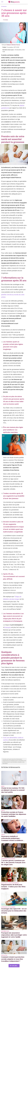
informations (5, 931)
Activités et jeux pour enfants (10, 882)
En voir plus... (14, 965)
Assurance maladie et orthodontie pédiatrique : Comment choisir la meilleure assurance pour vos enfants (12, 838)
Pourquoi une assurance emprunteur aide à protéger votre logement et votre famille (14, 935)
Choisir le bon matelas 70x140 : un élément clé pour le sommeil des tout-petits (13, 790)
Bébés (2, 786)
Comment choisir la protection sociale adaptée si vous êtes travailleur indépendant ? (12, 959)
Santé (3, 810)
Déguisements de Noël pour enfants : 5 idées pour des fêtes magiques (13, 887)
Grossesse (4, 6)
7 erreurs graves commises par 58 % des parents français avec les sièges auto (13, 862)
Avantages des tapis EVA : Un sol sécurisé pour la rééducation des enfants (14, 911)
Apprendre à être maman (8, 858)
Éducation (4, 955)
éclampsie (7, 627)
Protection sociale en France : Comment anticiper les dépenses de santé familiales (13, 814)
